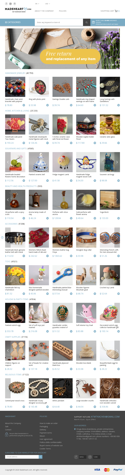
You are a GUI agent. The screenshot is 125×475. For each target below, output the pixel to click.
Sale (6, 426)
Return (42, 436)
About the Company (44, 11)
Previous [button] (9, 49)
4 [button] (116, 65)
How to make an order (49, 423)
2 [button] (109, 65)
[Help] (2, 237)
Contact (8, 429)
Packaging (44, 426)
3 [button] (113, 65)
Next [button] (116, 49)
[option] (15, 92)
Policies (62, 11)
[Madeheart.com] (18, 10)
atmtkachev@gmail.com (105, 416)
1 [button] (105, 65)
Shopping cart (107, 11)
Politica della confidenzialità (50, 442)
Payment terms (46, 433)
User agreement (46, 439)
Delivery (43, 429)
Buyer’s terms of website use (51, 445)
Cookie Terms (45, 448)
